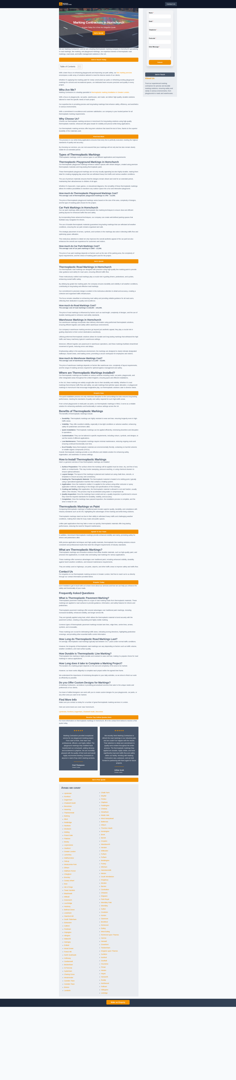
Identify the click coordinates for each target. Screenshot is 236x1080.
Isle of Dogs (68, 887)
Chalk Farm (105, 793)
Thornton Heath (106, 828)
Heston (103, 970)
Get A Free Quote (98, 780)
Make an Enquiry (118, 1002)
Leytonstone (68, 845)
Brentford (104, 922)
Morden (104, 883)
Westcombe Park (70, 864)
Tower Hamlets (69, 890)
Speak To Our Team (98, 532)
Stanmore (104, 919)
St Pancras (68, 968)
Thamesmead (69, 813)
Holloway (67, 958)
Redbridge (68, 822)
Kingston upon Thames (109, 951)
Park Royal (105, 899)
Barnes (103, 886)
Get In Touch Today (98, 60)
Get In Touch (160, 74)
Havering (67, 809)
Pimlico (103, 799)
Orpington (67, 932)
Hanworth (104, 977)
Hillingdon (104, 990)
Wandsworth (105, 844)
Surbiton (104, 954)
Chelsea (104, 809)
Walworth (67, 939)
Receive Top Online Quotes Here (98, 717)
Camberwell (68, 961)
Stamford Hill (68, 916)
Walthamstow (69, 858)
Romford (70, 712)
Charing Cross (69, 974)
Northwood (105, 983)
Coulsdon (104, 912)
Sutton (103, 909)
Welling (67, 832)
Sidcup (66, 861)
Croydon (104, 841)
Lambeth (67, 990)
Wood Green (68, 948)
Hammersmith (106, 870)
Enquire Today (98, 582)
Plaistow (67, 839)
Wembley (104, 906)
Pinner (103, 967)
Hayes (103, 974)
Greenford (104, 944)
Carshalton (105, 889)
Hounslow (104, 964)
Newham (67, 826)
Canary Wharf (69, 881)
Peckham (67, 929)
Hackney (67, 906)
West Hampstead (107, 818)
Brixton (66, 987)
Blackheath (68, 893)
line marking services (124, 73)
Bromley (67, 877)
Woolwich (67, 829)
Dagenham (78, 712)
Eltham (66, 868)
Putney (103, 864)
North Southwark (70, 955)
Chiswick (104, 893)
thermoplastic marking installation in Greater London (110, 92)
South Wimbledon (107, 877)
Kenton (103, 915)
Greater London (70, 851)
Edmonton (68, 923)
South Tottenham (70, 919)
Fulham (103, 854)
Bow (65, 884)
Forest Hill (67, 952)
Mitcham (104, 867)
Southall (104, 961)
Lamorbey (67, 855)
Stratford (67, 848)
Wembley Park (106, 902)
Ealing (103, 928)
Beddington (105, 860)
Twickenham (105, 948)
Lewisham (68, 913)
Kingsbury (104, 880)
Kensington (105, 831)
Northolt (104, 957)
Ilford (66, 819)
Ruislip (103, 980)
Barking (67, 816)
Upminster (62, 712)
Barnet (103, 838)
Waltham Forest (70, 871)
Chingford (67, 874)
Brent (103, 835)
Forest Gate (68, 835)
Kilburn (103, 825)
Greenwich (68, 900)
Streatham (105, 812)
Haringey (67, 942)
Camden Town (69, 981)
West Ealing (105, 932)
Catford (67, 926)
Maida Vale (105, 815)
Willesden (104, 851)
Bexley (66, 842)
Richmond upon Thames (110, 935)
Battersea (104, 822)
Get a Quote (98, 33)
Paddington (105, 805)
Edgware (104, 896)
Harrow (103, 938)
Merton (103, 873)
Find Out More (98, 137)
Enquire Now (99, 393)
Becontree (99, 712)
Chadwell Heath (89, 712)
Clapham (104, 802)
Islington (67, 935)
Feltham (104, 986)
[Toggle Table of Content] (78, 66)
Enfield (66, 945)
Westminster (68, 978)
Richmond (104, 925)
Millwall (66, 897)
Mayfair (103, 796)
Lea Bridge (68, 903)
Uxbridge (104, 993)
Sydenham (68, 971)
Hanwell (104, 941)
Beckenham (68, 965)
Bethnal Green (69, 910)
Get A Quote (98, 261)
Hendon (104, 847)
